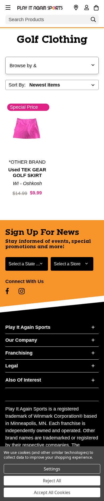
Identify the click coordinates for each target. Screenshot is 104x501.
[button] (7, 6)
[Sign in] (86, 8)
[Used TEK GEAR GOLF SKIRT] (27, 133)
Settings (52, 469)
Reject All (52, 481)
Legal (11, 365)
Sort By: (17, 85)
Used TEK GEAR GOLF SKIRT (27, 172)
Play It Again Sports (27, 327)
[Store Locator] (76, 8)
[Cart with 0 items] (96, 7)
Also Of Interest (23, 380)
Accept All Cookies (52, 492)
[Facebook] (7, 291)
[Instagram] (21, 291)
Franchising (19, 353)
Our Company (21, 340)
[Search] (93, 20)
